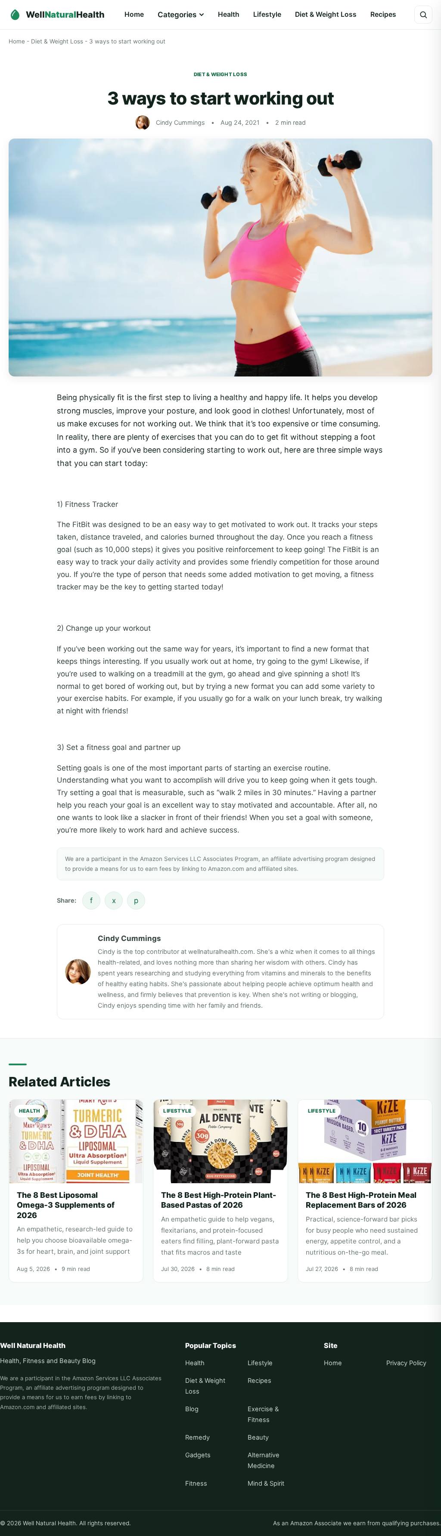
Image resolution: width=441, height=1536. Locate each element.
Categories (177, 14)
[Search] (423, 15)
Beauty (258, 1437)
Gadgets (198, 1455)
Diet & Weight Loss (326, 14)
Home (134, 14)
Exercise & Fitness (263, 1414)
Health (228, 14)
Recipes (383, 14)
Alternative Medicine (264, 1460)
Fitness (196, 1483)
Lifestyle (267, 14)
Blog (192, 1409)
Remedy (197, 1437)
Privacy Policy (406, 1363)
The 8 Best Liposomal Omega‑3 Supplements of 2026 (66, 1205)
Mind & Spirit (266, 1483)
